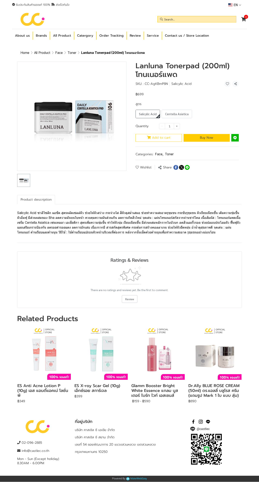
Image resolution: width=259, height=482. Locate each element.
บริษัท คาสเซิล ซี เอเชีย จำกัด (95, 430)
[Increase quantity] (177, 126)
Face (59, 53)
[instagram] (200, 421)
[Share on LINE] (187, 167)
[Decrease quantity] (162, 126)
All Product (42, 53)
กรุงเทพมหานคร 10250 (91, 451)
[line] (208, 421)
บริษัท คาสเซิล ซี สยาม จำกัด (95, 437)
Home (24, 53)
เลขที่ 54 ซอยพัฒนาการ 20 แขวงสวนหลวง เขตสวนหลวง (115, 444)
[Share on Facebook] (175, 167)
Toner (72, 53)
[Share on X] (181, 167)
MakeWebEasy (138, 479)
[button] (235, 5)
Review (129, 299)
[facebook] (193, 421)
